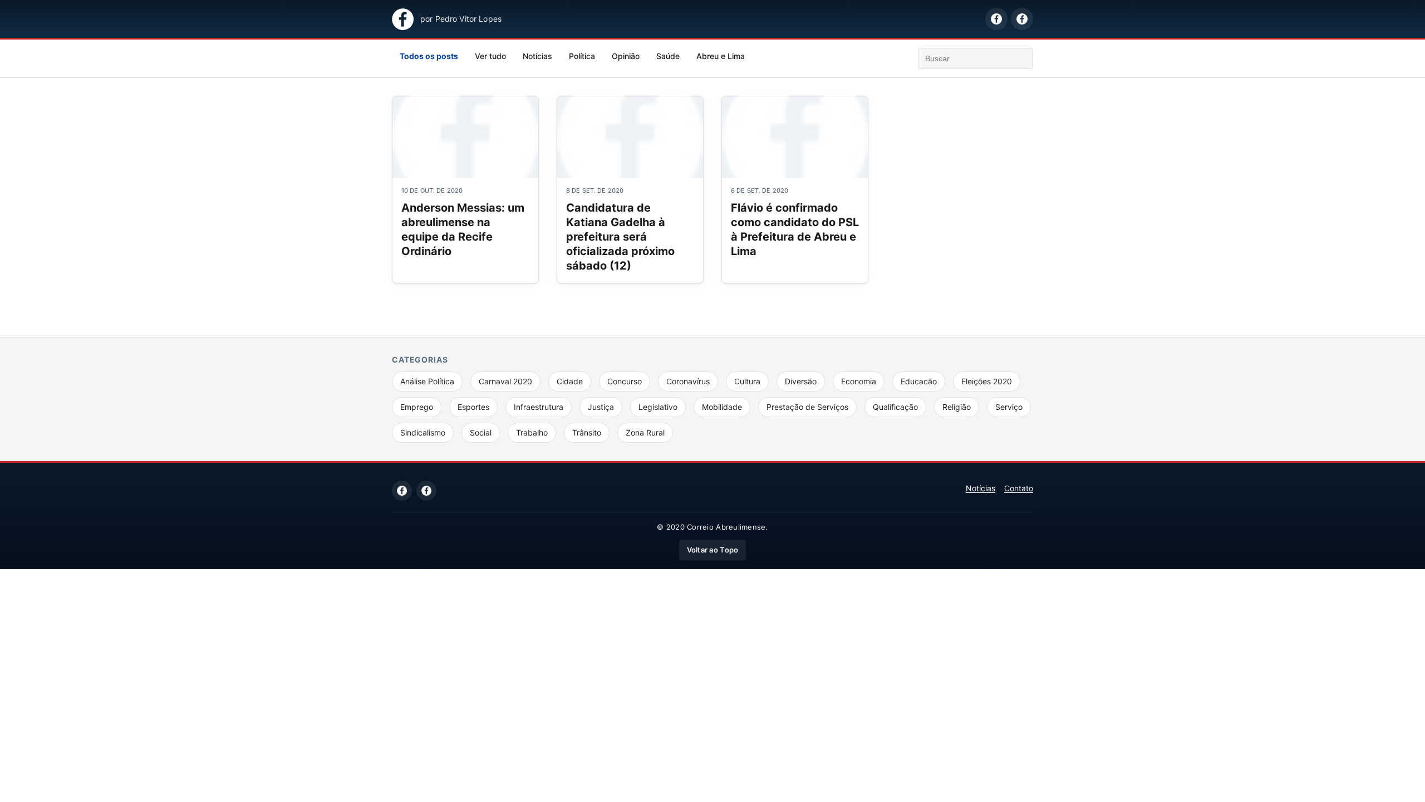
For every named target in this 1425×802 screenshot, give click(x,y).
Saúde (668, 56)
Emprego (416, 407)
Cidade (570, 381)
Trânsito (586, 432)
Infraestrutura (538, 407)
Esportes (473, 407)
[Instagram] (426, 491)
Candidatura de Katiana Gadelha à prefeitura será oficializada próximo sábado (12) (620, 236)
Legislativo (657, 407)
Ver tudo (490, 56)
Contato (1018, 488)
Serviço (1009, 407)
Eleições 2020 (986, 381)
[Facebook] (402, 491)
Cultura (747, 381)
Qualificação (895, 407)
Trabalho (532, 432)
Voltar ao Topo (713, 549)
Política (582, 56)
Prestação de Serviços (807, 407)
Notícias (537, 56)
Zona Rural (645, 432)
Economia (858, 381)
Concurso (624, 381)
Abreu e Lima (720, 56)
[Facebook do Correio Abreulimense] (996, 19)
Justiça (601, 407)
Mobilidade (722, 407)
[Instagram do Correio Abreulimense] (1022, 19)
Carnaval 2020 (505, 381)
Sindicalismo (422, 432)
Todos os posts (429, 56)
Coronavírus (688, 381)
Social (481, 432)
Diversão (801, 381)
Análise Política (427, 381)
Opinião (626, 56)
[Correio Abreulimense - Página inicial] (403, 19)
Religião (956, 407)
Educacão (919, 381)
